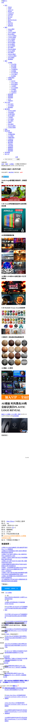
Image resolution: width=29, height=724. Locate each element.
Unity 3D (10, 24)
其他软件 (10, 25)
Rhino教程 (11, 52)
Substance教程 (12, 54)
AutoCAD (10, 10)
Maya (9, 18)
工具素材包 (14, 69)
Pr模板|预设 (11, 77)
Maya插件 (10, 120)
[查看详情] (14, 353)
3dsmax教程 (11, 29)
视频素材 (10, 96)
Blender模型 (14, 84)
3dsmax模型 (14, 82)
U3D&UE (13, 92)
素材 (6, 61)
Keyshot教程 (11, 44)
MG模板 (13, 76)
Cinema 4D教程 (12, 35)
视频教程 (10, 147)
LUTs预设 (10, 136)
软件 (6, 5)
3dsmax (10, 7)
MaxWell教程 (11, 46)
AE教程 (10, 30)
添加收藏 (16, 416)
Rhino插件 (11, 124)
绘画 (6, 129)
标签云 (22, 680)
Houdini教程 (11, 41)
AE (6, 592)
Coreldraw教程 (12, 37)
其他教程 (10, 59)
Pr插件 (10, 122)
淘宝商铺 (7, 152)
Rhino (9, 21)
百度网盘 (7, 588)
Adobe (9, 8)
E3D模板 (13, 71)
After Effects (10, 521)
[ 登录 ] (7, 634)
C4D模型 (13, 86)
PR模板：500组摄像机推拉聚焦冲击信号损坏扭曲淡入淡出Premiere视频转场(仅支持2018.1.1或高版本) (14, 569)
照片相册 (13, 66)
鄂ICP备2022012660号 (8, 688)
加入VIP (7, 154)
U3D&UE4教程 (12, 56)
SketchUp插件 (12, 126)
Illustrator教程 (11, 42)
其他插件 (10, 107)
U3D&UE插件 (12, 127)
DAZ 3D (10, 15)
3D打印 (13, 81)
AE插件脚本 (11, 114)
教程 (6, 27)
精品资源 (7, 131)
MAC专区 (7, 102)
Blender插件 (11, 115)
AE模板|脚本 (11, 134)
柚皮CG (3, 414)
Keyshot (10, 17)
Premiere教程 (11, 51)
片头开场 (13, 64)
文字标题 (13, 67)
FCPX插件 (11, 105)
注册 (16, 157)
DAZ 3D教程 (11, 39)
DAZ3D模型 (14, 87)
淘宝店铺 (5, 682)
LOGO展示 (14, 74)
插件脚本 (7, 109)
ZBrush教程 (11, 57)
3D (13, 527)
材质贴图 (10, 94)
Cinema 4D (11, 12)
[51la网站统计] (18, 685)
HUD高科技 (14, 72)
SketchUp (10, 22)
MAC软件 (10, 104)
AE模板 (10, 62)
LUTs (9, 99)
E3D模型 (13, 89)
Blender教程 (11, 34)
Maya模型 (14, 91)
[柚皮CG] (4, 0)
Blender (10, 11)
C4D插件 (10, 117)
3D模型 (10, 79)
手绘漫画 (10, 145)
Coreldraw (10, 14)
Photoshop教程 (12, 49)
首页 (2, 2)
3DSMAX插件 (12, 110)
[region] (14, 353)
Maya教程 (10, 47)
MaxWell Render (12, 20)
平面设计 (10, 100)
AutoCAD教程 (12, 32)
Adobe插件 (11, 112)
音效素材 (10, 97)
